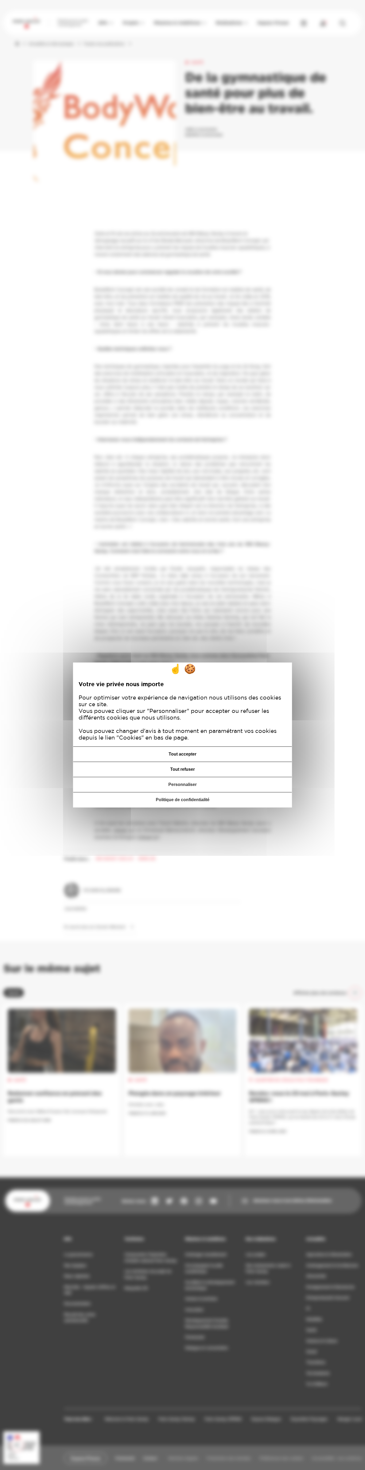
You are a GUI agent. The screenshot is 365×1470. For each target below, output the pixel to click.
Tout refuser (182, 769)
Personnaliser (182, 784)
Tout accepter (182, 754)
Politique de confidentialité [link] (182, 799)
